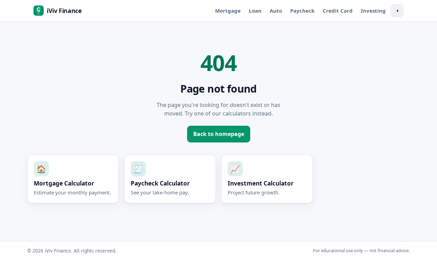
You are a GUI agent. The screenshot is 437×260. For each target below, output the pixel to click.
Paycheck (302, 10)
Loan (255, 10)
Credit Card (338, 10)
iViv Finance (64, 10)
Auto (276, 10)
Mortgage (228, 10)
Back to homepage (218, 134)
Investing (373, 10)
